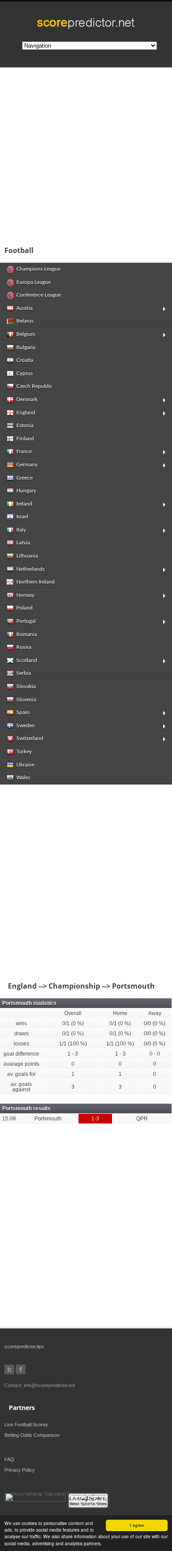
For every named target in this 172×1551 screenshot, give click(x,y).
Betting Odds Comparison (32, 1435)
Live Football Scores (26, 1424)
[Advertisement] (86, 154)
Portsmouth (48, 1119)
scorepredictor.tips (24, 1346)
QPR (142, 1119)
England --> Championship (52, 986)
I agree (137, 1525)
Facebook (21, 1369)
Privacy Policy (19, 1470)
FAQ (9, 1459)
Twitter (9, 1369)
